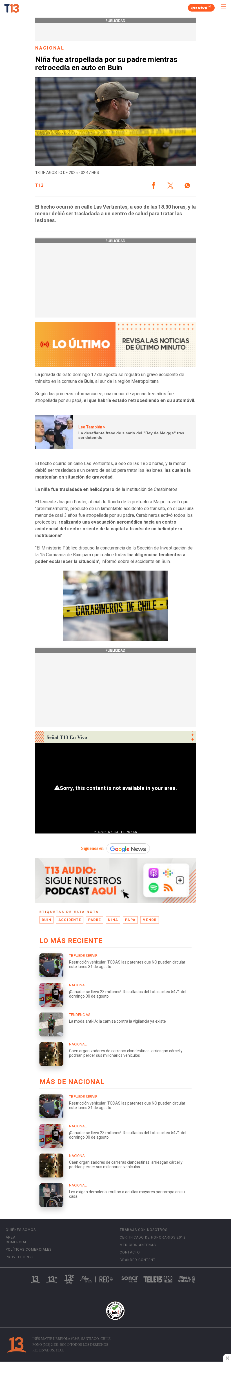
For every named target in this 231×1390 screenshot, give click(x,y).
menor (150, 920)
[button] (153, 185)
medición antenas (138, 1245)
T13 (39, 185)
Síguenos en (92, 848)
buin (46, 920)
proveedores (19, 1257)
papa (130, 920)
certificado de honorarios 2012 (153, 1237)
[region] (115, 1376)
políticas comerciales (29, 1250)
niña (113, 920)
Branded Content (138, 1260)
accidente (69, 920)
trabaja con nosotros (143, 1230)
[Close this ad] (227, 1358)
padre (94, 920)
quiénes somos (21, 1230)
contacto (130, 1252)
